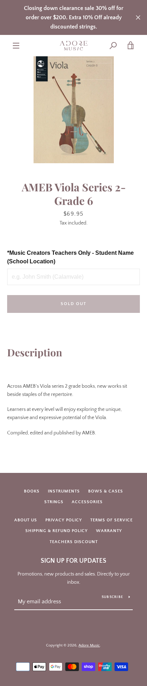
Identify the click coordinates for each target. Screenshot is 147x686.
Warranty (109, 530)
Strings (54, 502)
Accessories (87, 502)
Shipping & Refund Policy (56, 530)
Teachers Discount (74, 542)
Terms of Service (111, 520)
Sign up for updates (73, 560)
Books (32, 491)
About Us (25, 520)
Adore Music (89, 645)
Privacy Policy (63, 520)
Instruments (64, 491)
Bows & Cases (105, 491)
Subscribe (112, 597)
